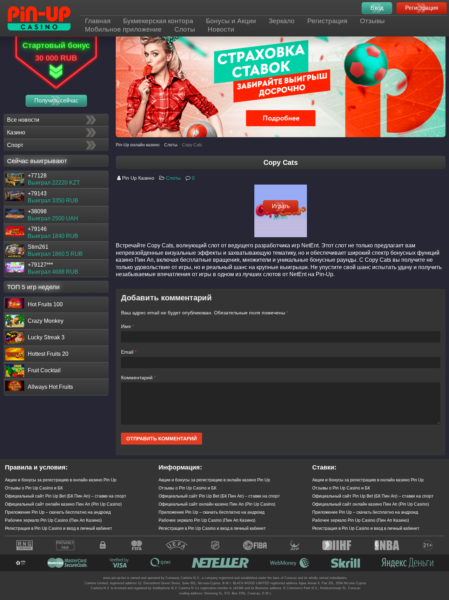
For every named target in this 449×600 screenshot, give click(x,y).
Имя (127, 326)
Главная (97, 21)
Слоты (184, 29)
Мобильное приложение (123, 29)
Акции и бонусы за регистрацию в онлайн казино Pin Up (60, 480)
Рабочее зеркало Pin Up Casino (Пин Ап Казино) (53, 520)
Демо (281, 217)
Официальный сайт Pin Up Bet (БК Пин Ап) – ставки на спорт (65, 496)
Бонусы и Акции (231, 21)
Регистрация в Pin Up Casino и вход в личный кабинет (58, 528)
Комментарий (138, 377)
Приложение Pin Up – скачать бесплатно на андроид (58, 512)
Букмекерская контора (158, 21)
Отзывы (372, 21)
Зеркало (282, 21)
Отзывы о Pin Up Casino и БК (34, 488)
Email (128, 352)
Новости (221, 29)
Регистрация (327, 21)
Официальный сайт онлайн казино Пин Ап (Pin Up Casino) (63, 504)
